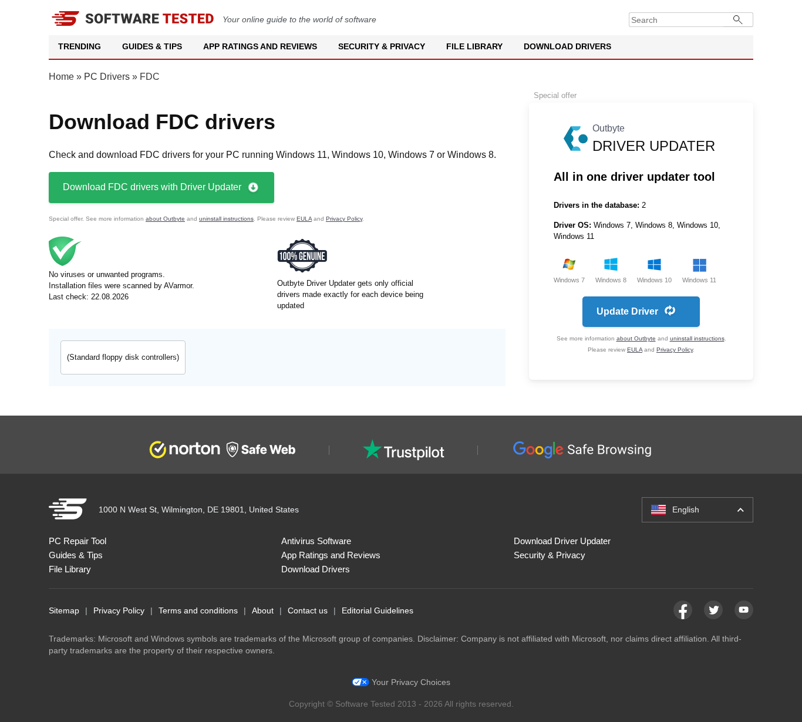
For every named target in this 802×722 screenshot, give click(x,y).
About (263, 610)
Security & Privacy (381, 46)
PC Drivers (107, 77)
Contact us (308, 610)
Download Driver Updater (562, 541)
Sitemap (64, 610)
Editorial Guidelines (377, 610)
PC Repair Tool (77, 541)
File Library (474, 46)
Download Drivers (567, 46)
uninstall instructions (226, 218)
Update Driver (627, 311)
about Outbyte (165, 218)
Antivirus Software (316, 541)
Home (61, 77)
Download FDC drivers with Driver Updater (152, 187)
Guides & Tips (152, 46)
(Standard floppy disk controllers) (123, 357)
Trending (79, 46)
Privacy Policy (344, 218)
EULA (304, 218)
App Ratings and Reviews (260, 46)
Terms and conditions (198, 610)
